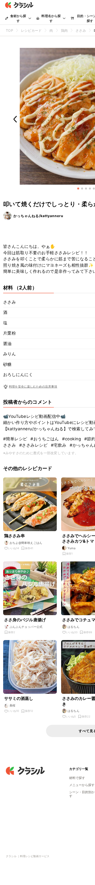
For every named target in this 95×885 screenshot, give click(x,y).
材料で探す (77, 778)
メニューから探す (82, 785)
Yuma (71, 548)
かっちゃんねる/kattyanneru (38, 216)
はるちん (73, 627)
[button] (78, 188)
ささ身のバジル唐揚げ (25, 619)
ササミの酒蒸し (18, 698)
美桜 (13, 705)
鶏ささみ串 (14, 535)
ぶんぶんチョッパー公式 (26, 627)
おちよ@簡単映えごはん (26, 543)
